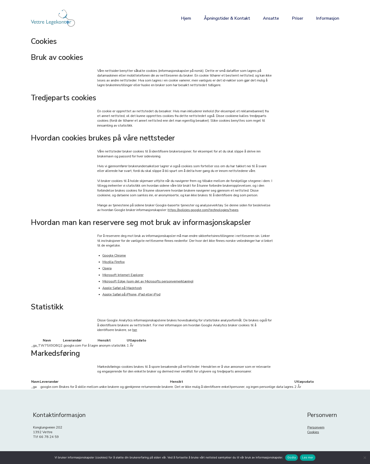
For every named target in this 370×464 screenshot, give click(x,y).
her (134, 330)
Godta (291, 457)
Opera (107, 268)
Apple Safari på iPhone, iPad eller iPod (131, 294)
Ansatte (271, 18)
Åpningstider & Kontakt (227, 18)
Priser (297, 18)
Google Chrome (114, 255)
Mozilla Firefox (113, 262)
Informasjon (327, 18)
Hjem (186, 18)
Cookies (313, 432)
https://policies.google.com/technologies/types (203, 210)
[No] (365, 457)
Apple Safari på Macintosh (122, 288)
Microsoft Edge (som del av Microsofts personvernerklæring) (148, 281)
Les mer (307, 457)
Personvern (315, 427)
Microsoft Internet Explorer (122, 275)
